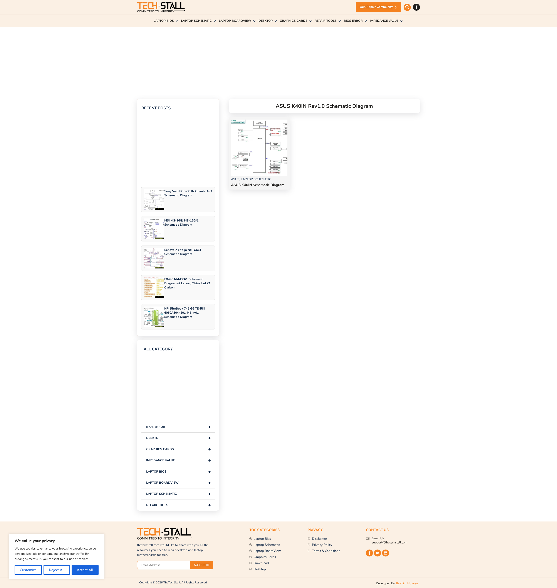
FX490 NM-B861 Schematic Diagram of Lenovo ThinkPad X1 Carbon (187, 283)
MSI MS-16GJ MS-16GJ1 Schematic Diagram (181, 222)
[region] (56, 556)
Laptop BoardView (178, 483)
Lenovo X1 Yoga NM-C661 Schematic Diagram (182, 252)
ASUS (235, 179)
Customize (28, 570)
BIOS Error (178, 427)
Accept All (85, 570)
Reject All (57, 570)
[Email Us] (367, 538)
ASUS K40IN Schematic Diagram (257, 185)
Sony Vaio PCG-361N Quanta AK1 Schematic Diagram (188, 193)
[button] (407, 7)
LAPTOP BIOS (178, 472)
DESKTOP (178, 438)
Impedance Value (178, 460)
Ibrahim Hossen (407, 583)
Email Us (378, 538)
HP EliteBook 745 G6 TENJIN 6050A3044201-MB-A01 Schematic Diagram (184, 312)
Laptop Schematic (178, 494)
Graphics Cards (178, 449)
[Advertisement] (267, 57)
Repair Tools (178, 505)
